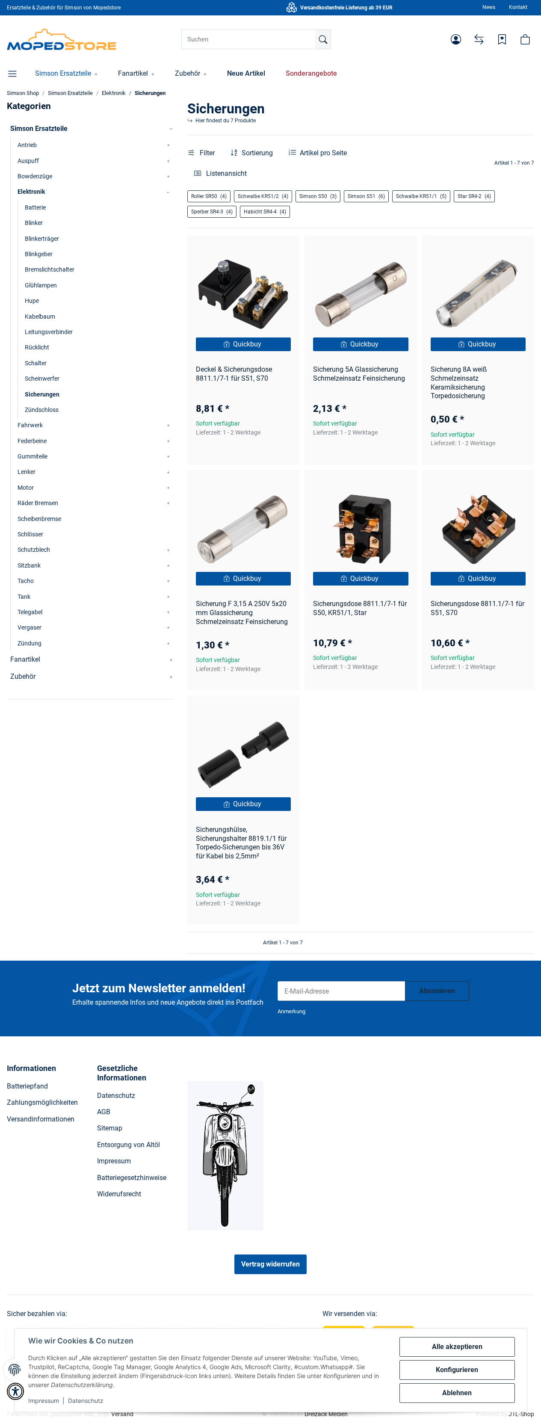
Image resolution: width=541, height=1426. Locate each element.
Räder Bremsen (38, 503)
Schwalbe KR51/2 (263, 196)
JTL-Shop (521, 1414)
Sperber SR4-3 (212, 212)
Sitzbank (29, 565)
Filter (206, 153)
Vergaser (29, 627)
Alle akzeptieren (457, 1347)
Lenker (26, 471)
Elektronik (31, 191)
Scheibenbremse (39, 518)
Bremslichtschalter (49, 269)
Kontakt (518, 7)
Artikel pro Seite (323, 153)
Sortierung (257, 153)
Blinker (34, 222)
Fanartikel (25, 659)
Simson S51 (366, 196)
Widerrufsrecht (119, 1194)
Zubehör (22, 676)
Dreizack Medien (326, 1414)
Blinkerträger (42, 238)
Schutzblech (34, 549)
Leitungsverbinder (49, 331)
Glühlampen (41, 285)
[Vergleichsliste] (479, 39)
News (488, 7)
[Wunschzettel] (502, 39)
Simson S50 (318, 196)
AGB (103, 1112)
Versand (122, 1414)
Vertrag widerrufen (270, 1264)
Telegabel (30, 612)
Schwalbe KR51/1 (421, 196)
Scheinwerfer (42, 378)
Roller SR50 (209, 196)
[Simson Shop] (62, 39)
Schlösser (30, 534)
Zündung (29, 643)
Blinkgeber (39, 254)
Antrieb (27, 145)
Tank (24, 596)
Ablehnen (457, 1393)
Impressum (43, 1400)
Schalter (36, 363)
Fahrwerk (30, 425)
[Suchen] (323, 39)
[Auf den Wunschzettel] (284, 249)
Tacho (26, 580)
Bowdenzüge (35, 176)
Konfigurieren (457, 1370)
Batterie (35, 207)
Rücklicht (37, 347)
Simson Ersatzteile (39, 128)
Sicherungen (42, 394)
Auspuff (28, 160)
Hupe (32, 300)
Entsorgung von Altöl (128, 1145)
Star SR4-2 (474, 196)
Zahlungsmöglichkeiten (42, 1102)
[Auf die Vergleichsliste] (262, 249)
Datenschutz (85, 1400)
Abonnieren (437, 991)
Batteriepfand (27, 1086)
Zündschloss (42, 409)
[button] (456, 39)
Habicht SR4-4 (265, 212)
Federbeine (32, 441)
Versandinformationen (40, 1119)
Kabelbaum (40, 316)
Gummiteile (32, 456)
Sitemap (109, 1128)
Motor (26, 487)
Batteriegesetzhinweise (131, 1178)
